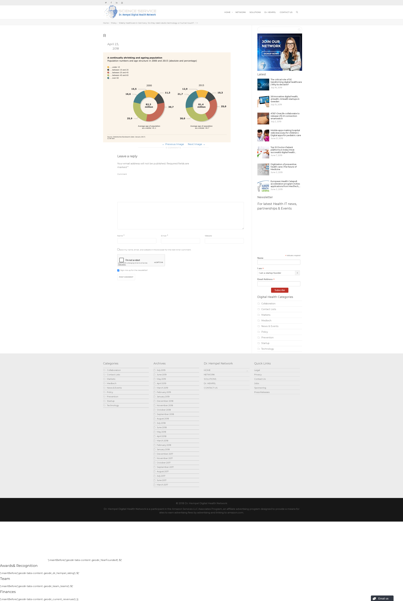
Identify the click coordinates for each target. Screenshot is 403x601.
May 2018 (161, 431)
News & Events (269, 326)
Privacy (258, 374)
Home (106, 23)
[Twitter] (105, 2)
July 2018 (161, 423)
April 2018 (161, 436)
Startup (265, 343)
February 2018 (164, 445)
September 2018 (165, 414)
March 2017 (162, 484)
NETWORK (241, 12)
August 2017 (163, 471)
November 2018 (165, 405)
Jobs (256, 383)
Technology (267, 348)
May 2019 (161, 379)
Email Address (266, 279)
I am (260, 268)
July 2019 (161, 370)
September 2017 (165, 467)
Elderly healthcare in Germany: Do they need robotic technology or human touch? (156, 23)
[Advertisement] (220, 181)
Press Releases (262, 392)
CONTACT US (286, 12)
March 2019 (162, 387)
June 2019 (162, 374)
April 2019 (161, 383)
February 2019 (164, 392)
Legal (257, 370)
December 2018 (165, 401)
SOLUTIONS (255, 12)
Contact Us (260, 379)
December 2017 (165, 454)
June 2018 (162, 427)
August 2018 (163, 418)
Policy (114, 23)
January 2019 (163, 396)
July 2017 (161, 476)
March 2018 (162, 440)
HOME (227, 12)
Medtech (266, 320)
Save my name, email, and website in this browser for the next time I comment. (155, 250)
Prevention (267, 337)
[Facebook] (111, 2)
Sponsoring (260, 387)
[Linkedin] (116, 2)
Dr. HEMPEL (270, 12)
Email (163, 236)
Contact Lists (268, 309)
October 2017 (163, 462)
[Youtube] (122, 2)
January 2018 (163, 449)
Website (208, 236)
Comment (122, 174)
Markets (265, 314)
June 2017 (161, 480)
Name (120, 236)
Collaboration (268, 303)
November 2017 (165, 458)
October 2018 (164, 409)
